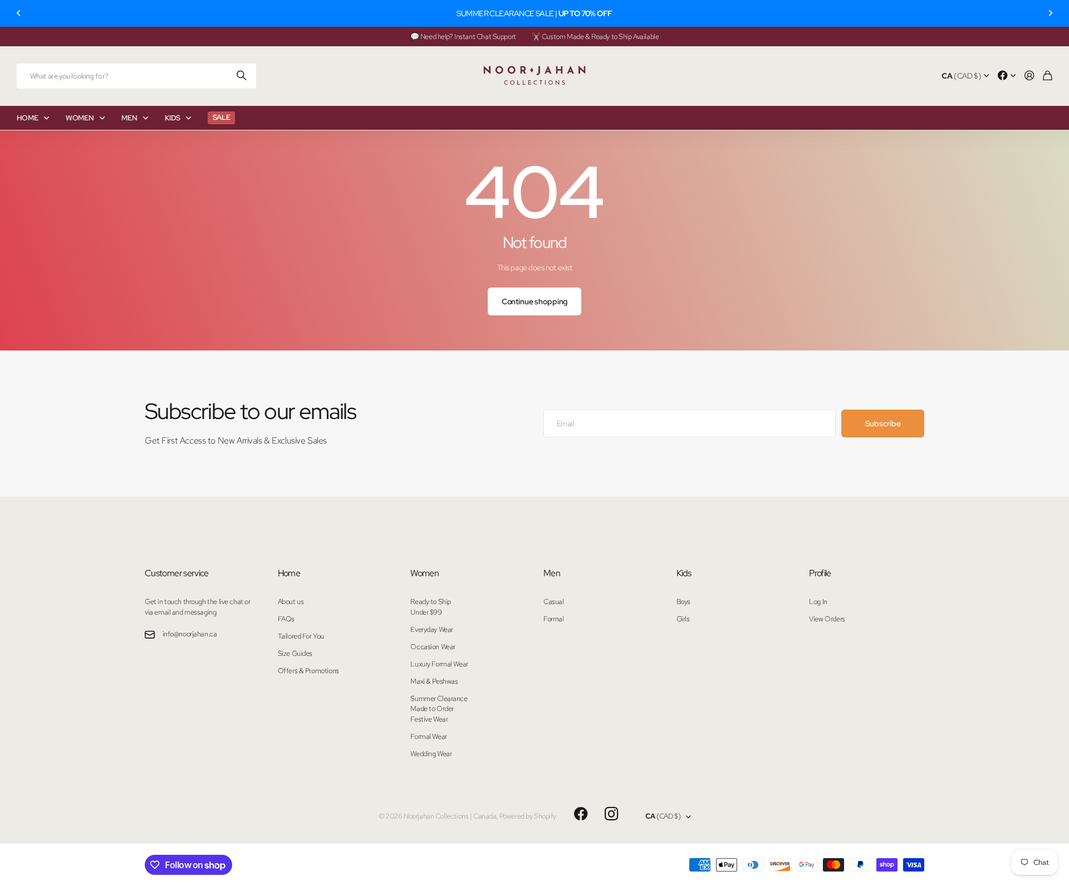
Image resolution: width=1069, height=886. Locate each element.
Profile (820, 573)
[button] (19, 13)
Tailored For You (301, 636)
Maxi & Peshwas (434, 681)
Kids (683, 573)
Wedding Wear (431, 753)
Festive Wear (429, 719)
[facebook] (581, 814)
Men (551, 573)
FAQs (286, 619)
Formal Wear (428, 736)
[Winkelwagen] (1047, 76)
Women (424, 573)
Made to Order (432, 708)
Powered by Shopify (527, 816)
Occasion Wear (432, 646)
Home (289, 573)
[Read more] (1007, 76)
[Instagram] (611, 814)
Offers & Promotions (308, 670)
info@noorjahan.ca (190, 634)
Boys (683, 601)
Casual (553, 601)
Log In (818, 601)
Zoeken (242, 76)
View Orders (827, 619)
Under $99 (426, 612)
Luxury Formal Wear (439, 664)
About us (291, 601)
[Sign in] (1029, 76)
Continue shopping (535, 301)
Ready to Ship (430, 601)
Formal (553, 619)
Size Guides (295, 653)
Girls (683, 619)
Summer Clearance (438, 698)
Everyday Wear (431, 629)
